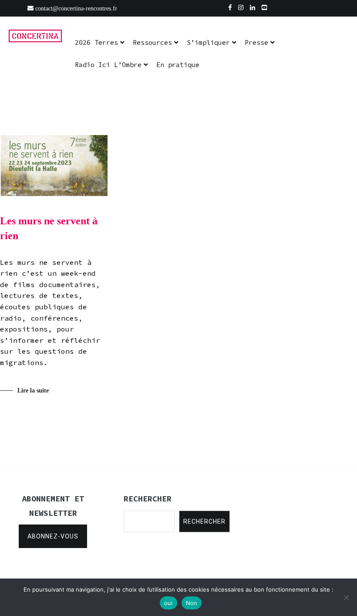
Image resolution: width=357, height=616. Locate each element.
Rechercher (204, 521)
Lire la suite (33, 390)
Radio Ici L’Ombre (108, 65)
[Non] (346, 597)
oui (168, 602)
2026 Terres (96, 42)
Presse (256, 42)
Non (192, 602)
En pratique (177, 65)
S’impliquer (208, 42)
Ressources (152, 42)
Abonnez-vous (52, 536)
